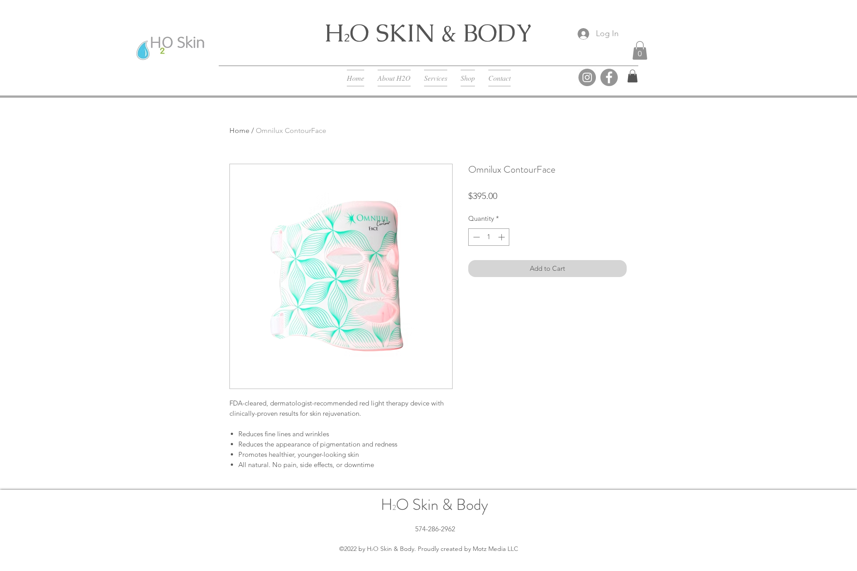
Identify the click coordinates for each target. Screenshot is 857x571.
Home (239, 130)
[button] (640, 50)
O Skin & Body (442, 504)
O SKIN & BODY (441, 33)
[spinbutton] (489, 237)
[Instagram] (587, 77)
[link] (632, 76)
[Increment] (502, 237)
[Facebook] (609, 77)
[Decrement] (476, 237)
